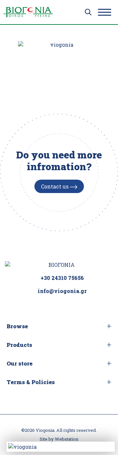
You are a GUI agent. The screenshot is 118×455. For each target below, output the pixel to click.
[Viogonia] (28, 12)
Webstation (66, 439)
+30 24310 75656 (62, 277)
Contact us (55, 186)
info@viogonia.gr (62, 290)
